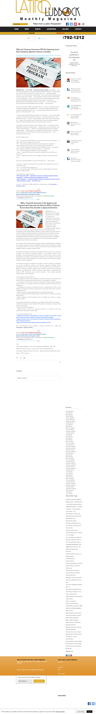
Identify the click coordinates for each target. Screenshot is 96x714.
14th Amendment (76, 509)
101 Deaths (79, 506)
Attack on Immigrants (71, 601)
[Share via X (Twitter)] (20, 358)
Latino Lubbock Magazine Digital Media (39, 346)
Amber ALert (69, 568)
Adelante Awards (70, 556)
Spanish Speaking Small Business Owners (50, 351)
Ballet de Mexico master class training (74, 613)
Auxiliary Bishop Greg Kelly (72, 605)
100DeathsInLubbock (71, 506)
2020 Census (77, 513)
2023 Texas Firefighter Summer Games (74, 523)
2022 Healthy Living (70, 518)
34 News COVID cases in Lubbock (74, 532)
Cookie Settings (80, 711)
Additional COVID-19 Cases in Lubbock (74, 553)
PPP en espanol (25, 353)
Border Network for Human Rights (74, 641)
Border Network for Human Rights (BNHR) (74, 643)
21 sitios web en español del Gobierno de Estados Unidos (74, 525)
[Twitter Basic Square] (69, 655)
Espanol (18, 353)
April (67, 582)
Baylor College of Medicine (72, 617)
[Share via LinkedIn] (24, 358)
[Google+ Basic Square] (71, 655)
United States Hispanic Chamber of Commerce (27, 351)
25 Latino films (69, 527)
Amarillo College (70, 565)
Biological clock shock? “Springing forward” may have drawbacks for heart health (74, 627)
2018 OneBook (69, 513)
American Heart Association (72, 570)
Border (74, 636)
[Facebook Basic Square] (67, 655)
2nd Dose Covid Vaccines (72, 530)
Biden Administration (71, 624)
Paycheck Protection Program (23, 348)
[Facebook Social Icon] (67, 24)
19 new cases (69, 511)
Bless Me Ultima (70, 634)
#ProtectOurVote (78, 501)
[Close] (94, 711)
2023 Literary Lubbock (71, 520)
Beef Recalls (78, 622)
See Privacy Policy (60, 711)
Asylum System (69, 598)
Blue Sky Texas (78, 634)
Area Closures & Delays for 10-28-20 (74, 591)
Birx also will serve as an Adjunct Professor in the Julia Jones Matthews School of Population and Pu (74, 631)
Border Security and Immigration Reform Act (74, 646)
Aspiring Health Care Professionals (74, 596)
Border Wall (68, 648)
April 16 (67, 587)
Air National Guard (70, 558)
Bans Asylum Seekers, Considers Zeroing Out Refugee (74, 615)
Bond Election (69, 636)
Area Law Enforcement (71, 594)
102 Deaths (68, 509)
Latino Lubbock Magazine (22, 346)
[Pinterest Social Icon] (79, 24)
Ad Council (68, 551)
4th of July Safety (70, 535)
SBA (51, 346)
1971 (74, 511)
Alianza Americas (70, 561)
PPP (54, 346)
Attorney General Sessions (72, 603)
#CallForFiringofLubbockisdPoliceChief (74, 499)
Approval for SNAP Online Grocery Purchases (74, 580)
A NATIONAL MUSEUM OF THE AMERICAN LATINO (74, 544)
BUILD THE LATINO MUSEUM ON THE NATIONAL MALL (74, 608)
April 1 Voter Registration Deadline (74, 584)
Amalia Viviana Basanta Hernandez (74, 563)
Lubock (63, 701)
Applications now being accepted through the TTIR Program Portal (74, 577)
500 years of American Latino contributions (74, 539)
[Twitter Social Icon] (71, 24)
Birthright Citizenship (71, 629)
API (80, 546)
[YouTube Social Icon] (75, 24)
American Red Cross (71, 575)
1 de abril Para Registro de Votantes (74, 504)
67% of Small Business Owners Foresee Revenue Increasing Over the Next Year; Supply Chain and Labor (74, 542)
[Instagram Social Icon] (83, 24)
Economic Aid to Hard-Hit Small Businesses (42, 348)
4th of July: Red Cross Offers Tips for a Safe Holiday (74, 537)
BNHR (80, 605)
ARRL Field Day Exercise (72, 549)
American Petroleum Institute (73, 572)
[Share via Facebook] (17, 358)
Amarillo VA (77, 565)
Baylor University (70, 622)
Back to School (69, 610)
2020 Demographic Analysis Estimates (74, 516)
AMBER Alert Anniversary (72, 546)
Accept (89, 711)
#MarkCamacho (69, 501)
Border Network (69, 639)
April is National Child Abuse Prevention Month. (74, 589)
